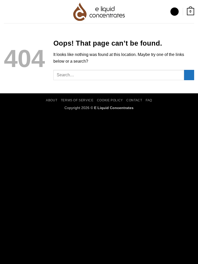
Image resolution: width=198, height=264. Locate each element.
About (51, 100)
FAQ (149, 100)
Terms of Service (77, 100)
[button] (7, 11)
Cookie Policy (110, 100)
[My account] (174, 11)
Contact (134, 100)
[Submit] (189, 75)
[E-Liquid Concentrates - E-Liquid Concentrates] (99, 12)
